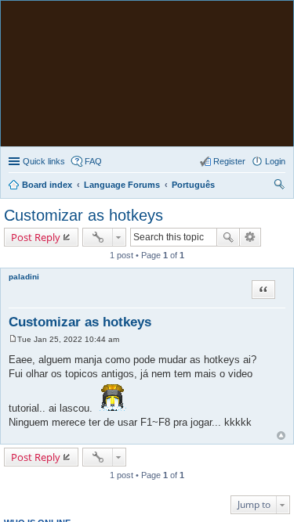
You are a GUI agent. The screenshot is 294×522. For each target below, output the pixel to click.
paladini (24, 276)
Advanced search (250, 237)
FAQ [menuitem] (93, 161)
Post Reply (35, 237)
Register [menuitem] (229, 161)
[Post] (13, 339)
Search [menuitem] (279, 186)
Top (281, 435)
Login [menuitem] (275, 161)
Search (228, 237)
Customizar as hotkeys (83, 215)
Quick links (44, 161)
